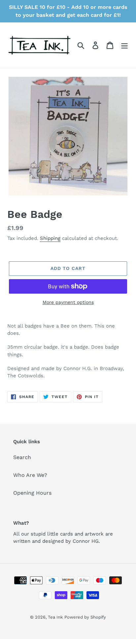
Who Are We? (30, 475)
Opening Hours (32, 493)
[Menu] (124, 45)
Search (22, 457)
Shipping (50, 238)
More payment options (68, 302)
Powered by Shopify (85, 617)
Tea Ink (55, 617)
